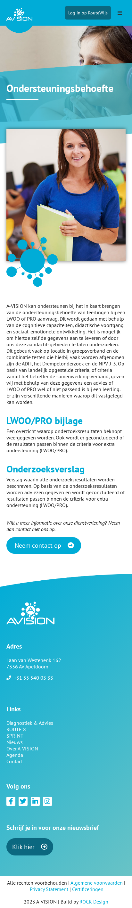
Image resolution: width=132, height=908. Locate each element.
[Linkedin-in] (35, 801)
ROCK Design (93, 901)
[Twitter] (23, 801)
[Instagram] (47, 801)
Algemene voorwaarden (96, 882)
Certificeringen (87, 889)
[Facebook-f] (10, 801)
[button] (120, 13)
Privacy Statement (49, 889)
